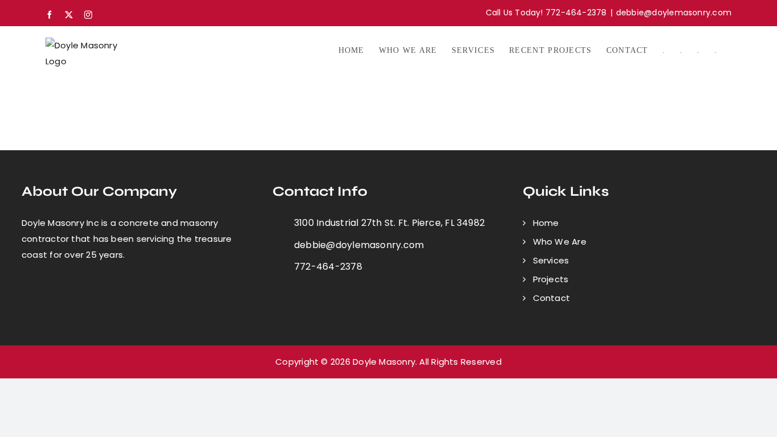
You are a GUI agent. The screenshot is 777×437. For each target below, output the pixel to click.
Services (551, 260)
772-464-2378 (328, 266)
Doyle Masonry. (385, 362)
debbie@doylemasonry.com (673, 12)
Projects (551, 279)
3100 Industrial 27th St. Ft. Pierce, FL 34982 (389, 222)
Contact (552, 298)
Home (546, 223)
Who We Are (559, 242)
